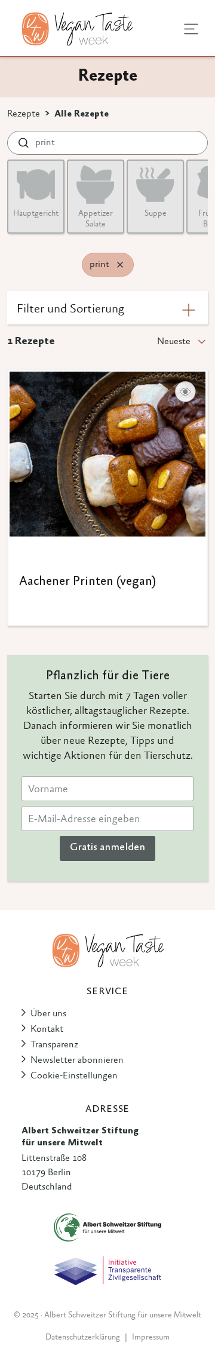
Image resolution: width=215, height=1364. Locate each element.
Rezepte (23, 114)
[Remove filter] (120, 265)
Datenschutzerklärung (82, 1338)
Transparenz (54, 1045)
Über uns (48, 1014)
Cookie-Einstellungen (74, 1076)
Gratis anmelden (107, 847)
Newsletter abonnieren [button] (77, 1060)
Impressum (151, 1338)
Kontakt (46, 1029)
